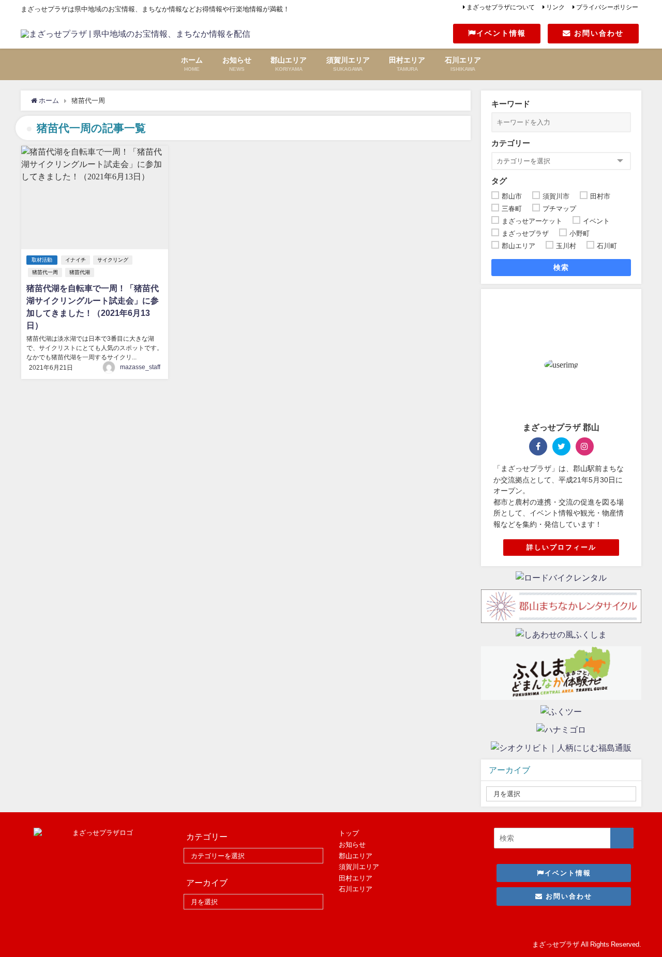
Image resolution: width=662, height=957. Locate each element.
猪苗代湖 (79, 272)
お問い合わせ (597, 33)
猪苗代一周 (45, 272)
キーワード (510, 104)
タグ (499, 181)
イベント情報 (501, 33)
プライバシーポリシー (607, 7)
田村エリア (355, 878)
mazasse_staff (140, 367)
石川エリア (355, 889)
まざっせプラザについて (501, 7)
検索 (561, 267)
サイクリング (112, 259)
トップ (349, 833)
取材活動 (42, 259)
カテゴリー (510, 143)
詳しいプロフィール (561, 547)
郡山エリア (355, 856)
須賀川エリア (359, 866)
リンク (555, 7)
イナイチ (75, 259)
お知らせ (352, 844)
